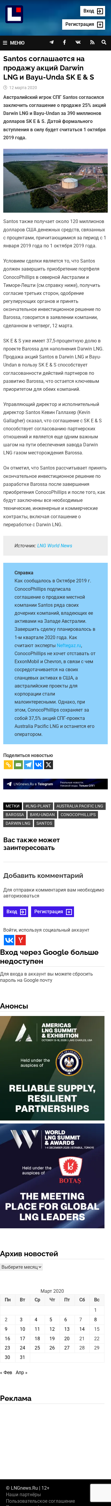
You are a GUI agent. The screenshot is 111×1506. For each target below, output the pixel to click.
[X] (48, 764)
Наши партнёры (23, 1494)
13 (67, 1329)
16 (7, 1338)
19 (52, 1338)
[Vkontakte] (38, 764)
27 (67, 1348)
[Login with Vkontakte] (9, 940)
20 (67, 1338)
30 (7, 1357)
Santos (44, 823)
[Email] (18, 764)
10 (22, 1329)
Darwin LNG (18, 823)
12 (52, 1329)
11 (37, 1329)
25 (37, 1348)
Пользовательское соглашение (40, 1501)
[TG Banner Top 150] (55, 783)
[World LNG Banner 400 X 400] (52, 1177)
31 (22, 1357)
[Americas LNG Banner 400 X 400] (52, 1069)
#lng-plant (38, 806)
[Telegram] (28, 764)
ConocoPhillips (78, 814)
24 (22, 1348)
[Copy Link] (8, 764)
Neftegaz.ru (69, 645)
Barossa (15, 814)
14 (82, 1329)
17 (22, 1338)
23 (7, 1348)
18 (37, 1338)
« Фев (6, 1372)
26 (52, 1348)
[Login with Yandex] (20, 940)
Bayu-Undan (42, 814)
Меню (17, 43)
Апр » (22, 1372)
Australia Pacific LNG (80, 806)
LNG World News (54, 546)
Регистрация (48, 911)
